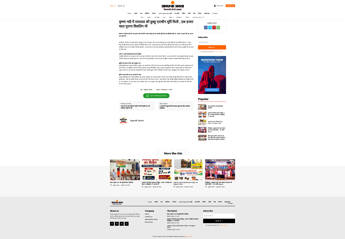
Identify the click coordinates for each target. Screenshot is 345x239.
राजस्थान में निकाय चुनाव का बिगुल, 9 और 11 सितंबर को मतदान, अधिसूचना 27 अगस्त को (216, 114)
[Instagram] (117, 224)
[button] (121, 6)
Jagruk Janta (147, 89)
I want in (211, 47)
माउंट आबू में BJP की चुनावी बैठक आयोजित (121, 182)
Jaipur (169, 223)
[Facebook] (206, 27)
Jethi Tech (188, 236)
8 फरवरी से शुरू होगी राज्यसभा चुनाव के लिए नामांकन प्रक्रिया (175, 107)
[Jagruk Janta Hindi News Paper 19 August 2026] (202, 122)
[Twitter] (210, 27)
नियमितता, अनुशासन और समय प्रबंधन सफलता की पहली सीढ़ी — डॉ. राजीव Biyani (216, 129)
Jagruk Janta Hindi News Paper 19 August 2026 (215, 122)
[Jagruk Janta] (123, 120)
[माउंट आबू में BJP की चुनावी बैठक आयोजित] (202, 107)
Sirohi (168, 216)
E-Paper (169, 229)
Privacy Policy (218, 51)
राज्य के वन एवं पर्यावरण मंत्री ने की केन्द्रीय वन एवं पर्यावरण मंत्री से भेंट (135, 107)
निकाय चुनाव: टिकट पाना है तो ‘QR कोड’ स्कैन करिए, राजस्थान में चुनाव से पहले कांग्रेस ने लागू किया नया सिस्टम (216, 137)
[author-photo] (111, 185)
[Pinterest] (214, 27)
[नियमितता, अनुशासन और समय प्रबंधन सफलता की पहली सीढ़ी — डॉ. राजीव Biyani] (202, 130)
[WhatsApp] (218, 27)
